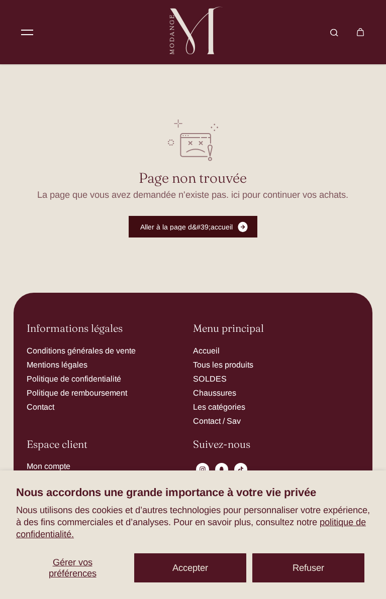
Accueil (206, 350)
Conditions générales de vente (81, 350)
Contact (40, 406)
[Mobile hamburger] (27, 32)
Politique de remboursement (77, 392)
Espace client (57, 444)
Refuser (308, 567)
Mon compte (48, 465)
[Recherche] (334, 32)
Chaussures (214, 392)
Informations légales (75, 328)
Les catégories (219, 406)
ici (235, 194)
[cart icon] (360, 32)
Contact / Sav (217, 420)
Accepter (190, 567)
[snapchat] (221, 469)
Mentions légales (57, 364)
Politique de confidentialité (74, 378)
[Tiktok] (240, 469)
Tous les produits (223, 364)
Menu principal (228, 328)
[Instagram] (202, 469)
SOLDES (210, 378)
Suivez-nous (221, 444)
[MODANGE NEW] (193, 32)
